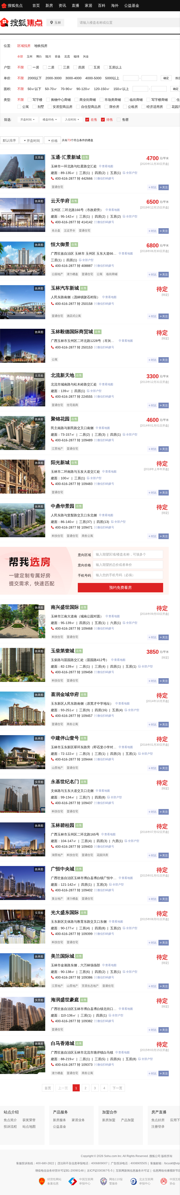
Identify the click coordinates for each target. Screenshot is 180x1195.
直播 (75, 6)
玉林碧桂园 (62, 825)
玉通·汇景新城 (66, 157)
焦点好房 (158, 1120)
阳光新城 (60, 462)
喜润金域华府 (65, 694)
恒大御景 (60, 244)
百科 (101, 6)
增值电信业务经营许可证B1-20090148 (59, 1170)
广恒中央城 (62, 868)
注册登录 (158, 1126)
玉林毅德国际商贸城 (72, 331)
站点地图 (29, 1126)
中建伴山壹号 (65, 738)
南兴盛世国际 (65, 607)
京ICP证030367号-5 (99, 1170)
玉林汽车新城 (65, 288)
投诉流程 (10, 1126)
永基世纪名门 (65, 781)
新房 (49, 6)
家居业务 (78, 1120)
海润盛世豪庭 (65, 999)
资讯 (62, 6)
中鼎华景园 (62, 506)
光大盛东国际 (65, 912)
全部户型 (131, 172)
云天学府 (60, 200)
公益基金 (131, 6)
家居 (88, 6)
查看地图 (107, 166)
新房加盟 (108, 1120)
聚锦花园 (60, 418)
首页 (36, 6)
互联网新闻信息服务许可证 (133, 1170)
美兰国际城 (62, 956)
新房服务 (59, 1120)
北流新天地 (62, 375)
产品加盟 (127, 1120)
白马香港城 (62, 1043)
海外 (115, 6)
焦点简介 (10, 1120)
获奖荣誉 (29, 1120)
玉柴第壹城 (62, 650)
